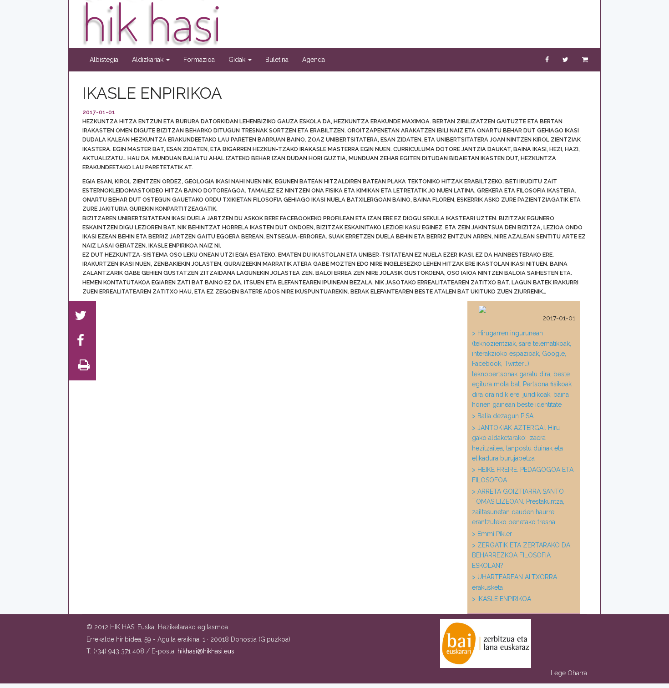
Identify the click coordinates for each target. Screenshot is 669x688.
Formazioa (199, 59)
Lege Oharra (569, 673)
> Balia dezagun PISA (502, 416)
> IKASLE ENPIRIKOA (501, 598)
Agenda (313, 59)
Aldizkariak (148, 59)
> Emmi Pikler (492, 533)
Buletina (277, 59)
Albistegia (104, 59)
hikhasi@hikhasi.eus (205, 651)
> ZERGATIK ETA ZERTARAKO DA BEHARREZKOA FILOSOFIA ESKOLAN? (521, 555)
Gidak (237, 59)
